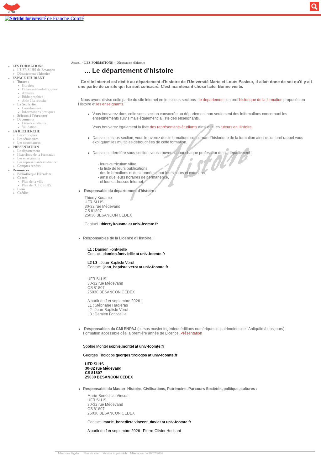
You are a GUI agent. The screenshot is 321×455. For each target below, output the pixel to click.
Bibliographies (32, 97)
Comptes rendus (28, 166)
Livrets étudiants (34, 123)
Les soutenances (28, 142)
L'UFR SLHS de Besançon (36, 70)
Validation (29, 127)
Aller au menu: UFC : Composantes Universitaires (12, 7)
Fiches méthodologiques (39, 89)
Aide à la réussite (34, 100)
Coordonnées (31, 108)
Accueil (76, 62)
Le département (28, 151)
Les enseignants (28, 158)
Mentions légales (68, 453)
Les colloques (27, 135)
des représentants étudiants (174, 127)
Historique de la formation (36, 154)
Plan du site (90, 453)
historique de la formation (261, 100)
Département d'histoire (33, 73)
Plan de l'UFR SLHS (36, 185)
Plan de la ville (32, 181)
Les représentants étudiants (36, 162)
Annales (28, 93)
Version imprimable (115, 453)
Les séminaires (27, 139)
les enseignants (109, 104)
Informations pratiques (38, 112)
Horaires (28, 85)
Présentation (191, 333)
